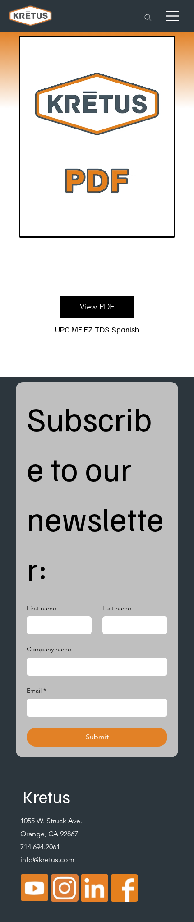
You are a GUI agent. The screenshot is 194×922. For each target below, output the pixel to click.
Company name (49, 649)
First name (41, 608)
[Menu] (172, 16)
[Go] (148, 17)
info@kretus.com (47, 859)
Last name (116, 608)
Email (36, 691)
